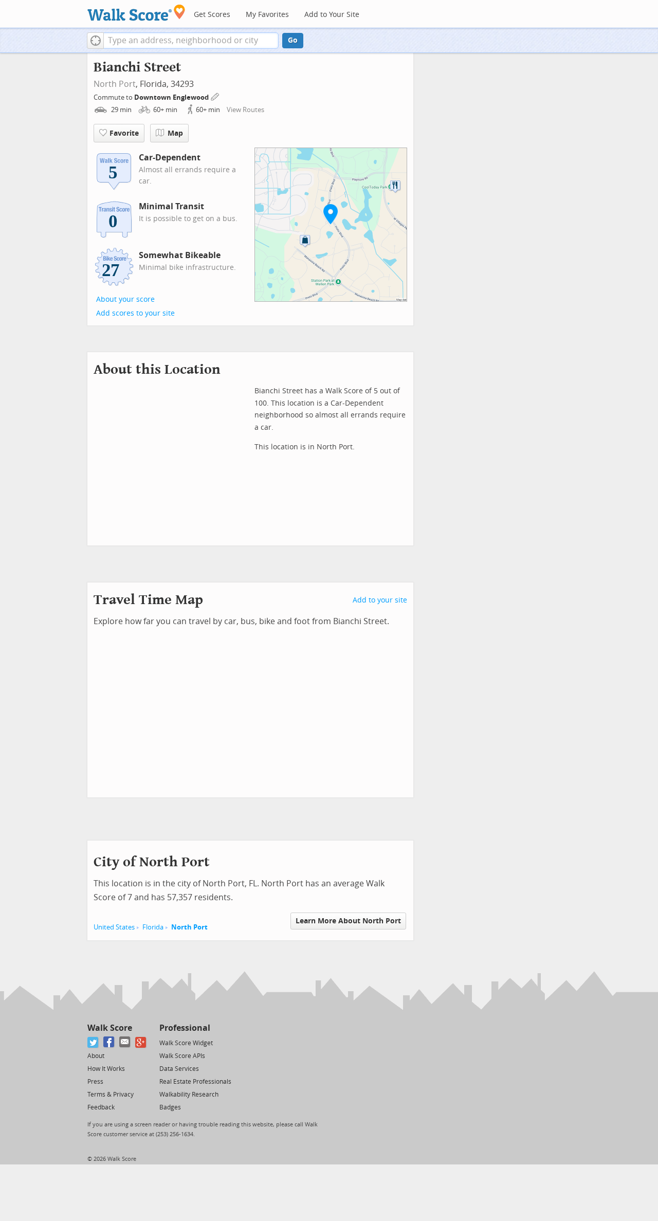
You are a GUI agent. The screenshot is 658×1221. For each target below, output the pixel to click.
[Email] (125, 1042)
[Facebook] (109, 1042)
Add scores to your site (135, 313)
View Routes (245, 110)
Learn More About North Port (348, 921)
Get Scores (212, 14)
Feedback (101, 1107)
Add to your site (380, 600)
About (95, 1056)
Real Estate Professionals (195, 1081)
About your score (125, 299)
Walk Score (109, 1028)
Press (95, 1081)
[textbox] (191, 40)
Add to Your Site (331, 14)
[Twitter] (93, 1042)
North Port (115, 84)
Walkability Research (188, 1094)
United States (114, 927)
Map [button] (175, 133)
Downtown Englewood (172, 97)
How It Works (106, 1068)
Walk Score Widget (186, 1043)
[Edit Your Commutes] (215, 96)
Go (293, 40)
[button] (95, 40)
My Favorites (267, 14)
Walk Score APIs (182, 1056)
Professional (184, 1028)
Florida (152, 927)
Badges (170, 1107)
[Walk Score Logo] (136, 12)
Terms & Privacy (110, 1094)
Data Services (179, 1068)
